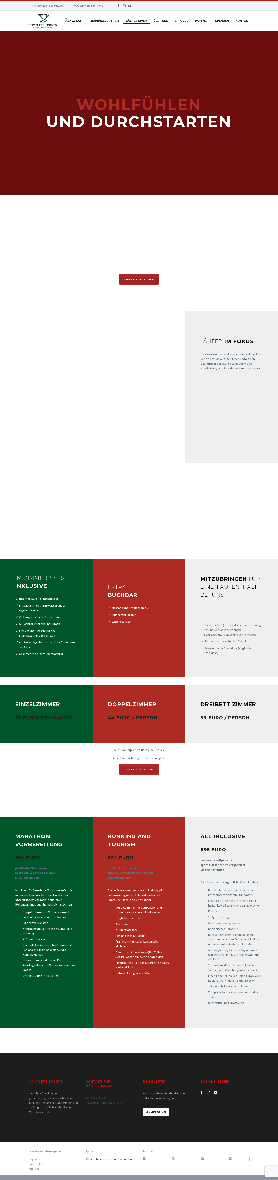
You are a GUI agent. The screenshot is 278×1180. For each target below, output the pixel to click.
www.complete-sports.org (88, 5)
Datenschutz (36, 1164)
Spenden (222, 20)
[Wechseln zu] (73, 20)
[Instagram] (124, 5)
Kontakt (243, 20)
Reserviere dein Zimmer (139, 279)
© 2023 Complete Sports (45, 1151)
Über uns (161, 20)
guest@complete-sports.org (104, 1103)
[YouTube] (130, 5)
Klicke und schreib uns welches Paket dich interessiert (139, 1043)
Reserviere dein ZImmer (139, 769)
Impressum (35, 1159)
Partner (201, 20)
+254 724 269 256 (96, 1098)
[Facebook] (118, 5)
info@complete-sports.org (47, 5)
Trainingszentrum (104, 20)
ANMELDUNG (156, 1112)
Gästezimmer (136, 20)
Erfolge (181, 20)
